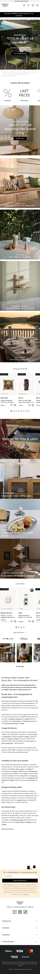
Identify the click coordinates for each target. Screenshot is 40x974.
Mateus (27, 736)
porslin (20, 736)
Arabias (15, 771)
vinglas (10, 739)
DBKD (12, 780)
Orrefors (34, 734)
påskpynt (4, 780)
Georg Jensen (20, 822)
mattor (17, 769)
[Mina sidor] (24, 5)
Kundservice (6, 921)
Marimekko (7, 736)
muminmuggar (33, 771)
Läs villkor (26, 894)
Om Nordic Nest (8, 942)
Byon (3, 739)
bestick (29, 769)
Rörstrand (26, 721)
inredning (12, 719)
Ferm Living (29, 741)
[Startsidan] (5, 5)
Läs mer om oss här (7, 829)
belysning (19, 719)
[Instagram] (20, 912)
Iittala (22, 723)
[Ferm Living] (8, 638)
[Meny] (37, 5)
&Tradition (28, 822)
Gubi (30, 734)
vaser (32, 736)
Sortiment (5, 928)
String (6, 773)
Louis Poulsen (16, 721)
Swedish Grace (21, 800)
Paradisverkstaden (18, 820)
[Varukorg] (33, 5)
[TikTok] (25, 912)
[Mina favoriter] (28, 5)
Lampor (22, 769)
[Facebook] (14, 912)
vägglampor (31, 778)
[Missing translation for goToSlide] (13, 411)
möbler (27, 719)
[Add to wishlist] (11, 405)
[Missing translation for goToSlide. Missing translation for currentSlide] (11, 411)
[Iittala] (24, 638)
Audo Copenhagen (7, 743)
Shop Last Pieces (18, 632)
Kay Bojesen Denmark (11, 723)
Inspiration (6, 935)
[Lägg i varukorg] (15, 405)
